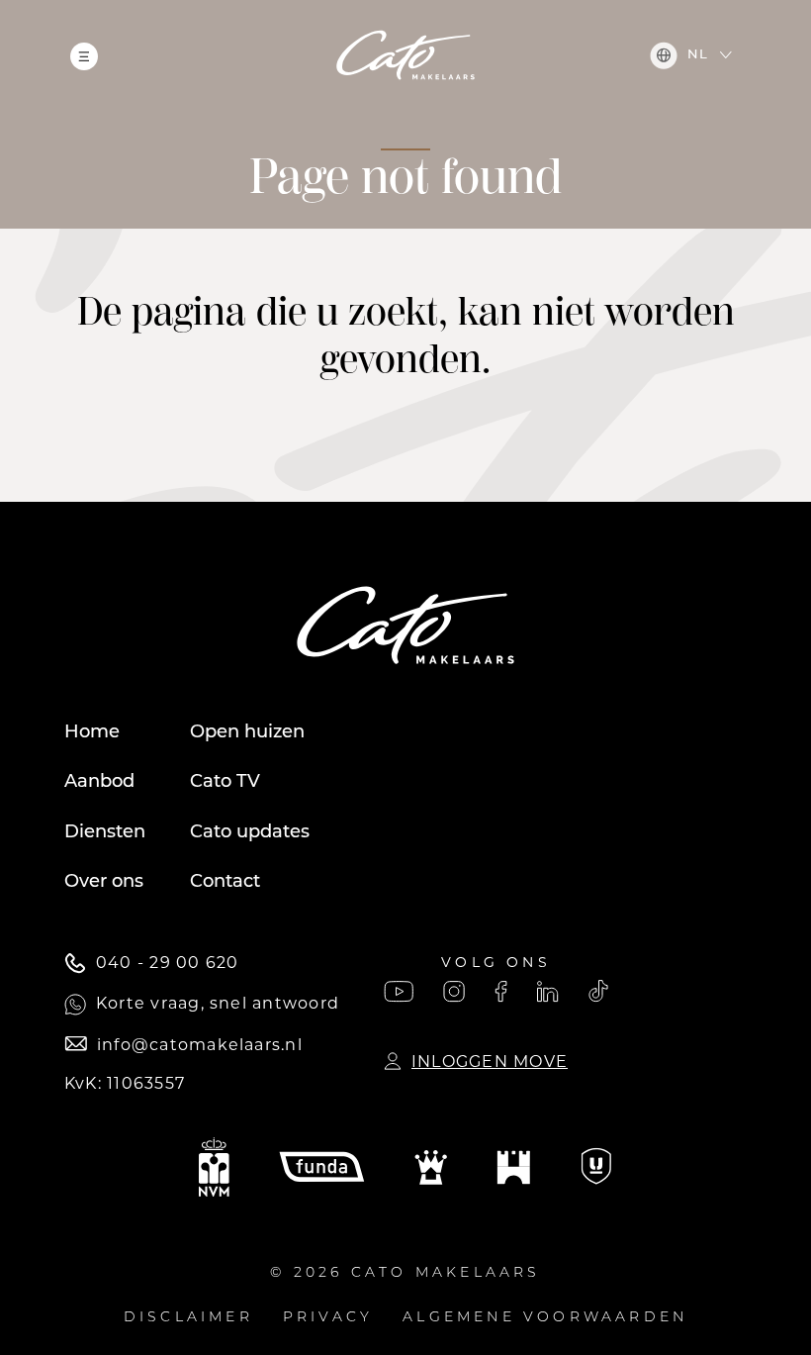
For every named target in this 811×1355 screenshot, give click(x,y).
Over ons (103, 883)
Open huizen (247, 733)
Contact (225, 883)
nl (697, 54)
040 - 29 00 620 (167, 962)
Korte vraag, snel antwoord (217, 1003)
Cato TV (225, 783)
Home (92, 733)
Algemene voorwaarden (545, 1317)
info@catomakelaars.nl (200, 1044)
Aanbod (99, 783)
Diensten (104, 833)
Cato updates (250, 833)
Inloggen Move (489, 1061)
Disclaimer (188, 1317)
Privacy (328, 1317)
